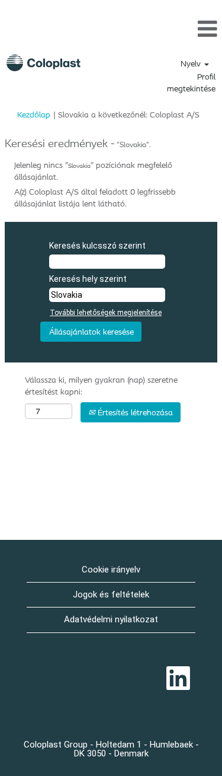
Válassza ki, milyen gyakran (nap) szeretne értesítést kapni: (101, 385)
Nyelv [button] (192, 63)
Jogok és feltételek (111, 594)
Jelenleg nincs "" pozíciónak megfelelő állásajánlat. (93, 171)
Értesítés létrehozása (134, 412)
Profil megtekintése (191, 82)
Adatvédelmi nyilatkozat (111, 619)
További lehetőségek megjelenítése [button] (106, 313)
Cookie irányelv (111, 569)
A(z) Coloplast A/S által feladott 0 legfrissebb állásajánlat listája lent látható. (95, 197)
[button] (111, 28)
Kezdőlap (33, 114)
